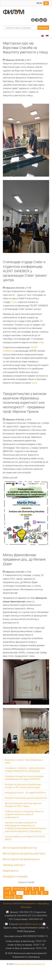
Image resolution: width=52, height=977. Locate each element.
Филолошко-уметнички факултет (29, 964)
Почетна (7, 903)
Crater (14, 302)
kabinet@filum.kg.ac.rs (29, 924)
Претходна (19, 889)
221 (45, 893)
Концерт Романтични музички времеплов (26, 798)
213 (36, 889)
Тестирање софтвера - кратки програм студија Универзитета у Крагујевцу (25, 769)
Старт (7, 889)
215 (6, 893)
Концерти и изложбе (15, 876)
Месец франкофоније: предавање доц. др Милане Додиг (24, 559)
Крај (19, 897)
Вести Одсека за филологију (20, 847)
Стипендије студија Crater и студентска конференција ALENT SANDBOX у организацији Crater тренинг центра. (25, 271)
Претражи (43, 27)
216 (13, 893)
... (42, 889)
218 (26, 893)
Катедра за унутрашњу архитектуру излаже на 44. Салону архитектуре (23, 786)
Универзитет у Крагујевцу (36, 903)
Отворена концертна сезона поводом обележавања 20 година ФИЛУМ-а (24, 777)
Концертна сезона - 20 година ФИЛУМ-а (25, 792)
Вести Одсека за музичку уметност (24, 853)
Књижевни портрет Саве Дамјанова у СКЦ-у (24, 761)
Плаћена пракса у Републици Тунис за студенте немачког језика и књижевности (24, 814)
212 (29, 889)
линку (41, 342)
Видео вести (10, 870)
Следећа (9, 897)
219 (33, 893)
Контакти (26, 907)
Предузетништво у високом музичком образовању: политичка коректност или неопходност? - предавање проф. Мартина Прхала (24, 403)
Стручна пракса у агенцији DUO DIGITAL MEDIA (25, 838)
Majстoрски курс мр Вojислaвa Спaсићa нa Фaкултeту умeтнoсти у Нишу (25, 47)
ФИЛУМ (17, 903)
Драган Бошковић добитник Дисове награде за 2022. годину (23, 804)
